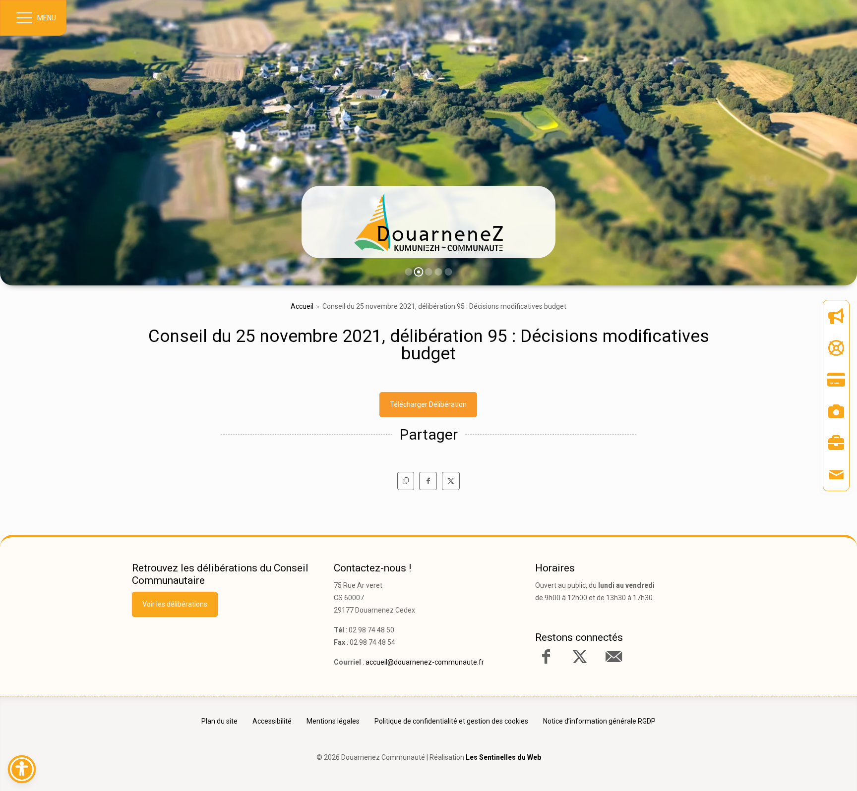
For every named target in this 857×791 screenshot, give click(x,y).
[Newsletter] (836, 316)
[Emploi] (836, 443)
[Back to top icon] (807, 768)
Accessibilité (272, 721)
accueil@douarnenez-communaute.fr (425, 662)
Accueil (302, 306)
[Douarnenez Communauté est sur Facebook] (546, 657)
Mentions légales (333, 721)
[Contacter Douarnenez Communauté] (613, 657)
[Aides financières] (836, 348)
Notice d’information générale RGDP (599, 721)
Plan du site (219, 721)
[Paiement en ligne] (836, 380)
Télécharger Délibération (428, 404)
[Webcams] (836, 411)
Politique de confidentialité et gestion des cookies (451, 721)
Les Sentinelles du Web (503, 757)
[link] (428, 222)
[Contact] (836, 475)
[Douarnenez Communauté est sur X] (580, 657)
